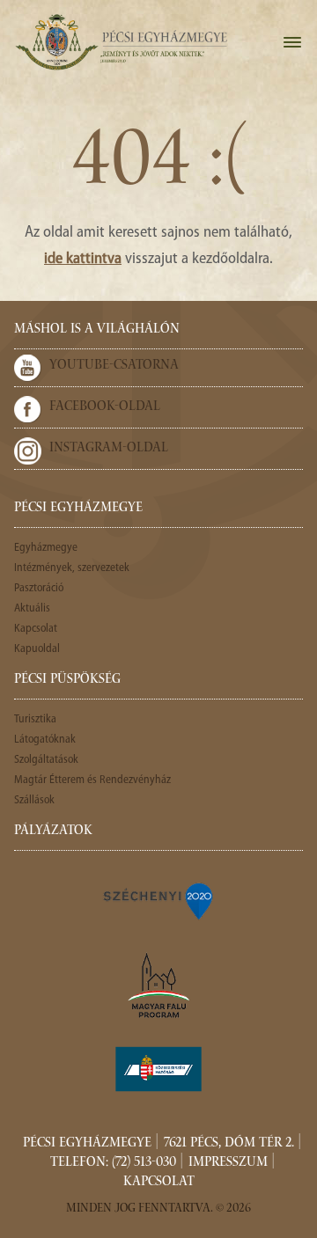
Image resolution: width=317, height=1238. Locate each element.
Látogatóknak (45, 739)
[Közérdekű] (158, 1069)
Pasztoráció (38, 588)
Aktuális (32, 608)
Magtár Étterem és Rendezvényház (92, 780)
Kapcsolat (35, 628)
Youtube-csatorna (114, 366)
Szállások (34, 800)
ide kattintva (83, 259)
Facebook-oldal (104, 407)
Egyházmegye (45, 547)
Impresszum (228, 1163)
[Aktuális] (120, 42)
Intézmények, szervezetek (71, 568)
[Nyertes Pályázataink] (158, 900)
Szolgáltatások (46, 760)
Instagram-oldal (108, 449)
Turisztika (35, 719)
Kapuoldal (37, 649)
